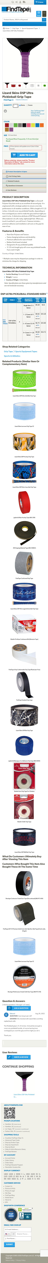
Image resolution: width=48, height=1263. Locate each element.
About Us (8, 1200)
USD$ (6, 1174)
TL (35, 1179)
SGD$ (29, 1179)
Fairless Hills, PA (10, 1131)
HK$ (31, 1176)
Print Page (8, 100)
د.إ (24, 1174)
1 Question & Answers (22, 100)
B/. (18, 1179)
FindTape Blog (10, 1195)
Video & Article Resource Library (15, 1149)
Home (7, 28)
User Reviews (12, 190)
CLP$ (5, 1176)
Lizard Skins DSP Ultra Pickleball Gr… (24, 1096)
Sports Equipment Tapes (30, 28)
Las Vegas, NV (9, 1129)
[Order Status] (24, 2)
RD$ (17, 1176)
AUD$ (33, 1174)
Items (23, 105)
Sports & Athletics (12, 356)
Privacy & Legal (10, 1191)
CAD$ (11, 1174)
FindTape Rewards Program (14, 1165)
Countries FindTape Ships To (14, 1138)
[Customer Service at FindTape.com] (13, 2)
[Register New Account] (20, 2)
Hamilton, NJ (9, 1124)
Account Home (10, 1158)
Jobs (6, 1202)
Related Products (13, 181)
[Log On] (16, 2)
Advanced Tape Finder (12, 1140)
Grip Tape (15, 28)
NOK (9, 1179)
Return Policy (10, 1260)
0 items (40, 2)
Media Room (9, 1198)
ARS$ (28, 1174)
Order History (9, 1160)
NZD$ (14, 1179)
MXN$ (18, 1174)
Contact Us (8, 1186)
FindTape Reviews (11, 1152)
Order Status (9, 1163)
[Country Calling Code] (7, 1234)
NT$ (38, 1179)
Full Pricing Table (14, 176)
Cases (30, 105)
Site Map (8, 1193)
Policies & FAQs (10, 1188)
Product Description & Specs (17, 171)
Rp (21, 1176)
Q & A (15, 185)
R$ (37, 1174)
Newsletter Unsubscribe (12, 1167)
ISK (28, 1176)
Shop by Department (11, 1145)
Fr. (40, 1174)
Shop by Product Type (12, 1142)
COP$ (10, 1176)
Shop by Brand (10, 1147)
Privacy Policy (20, 1260)
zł (20, 1179)
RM (5, 1179)
